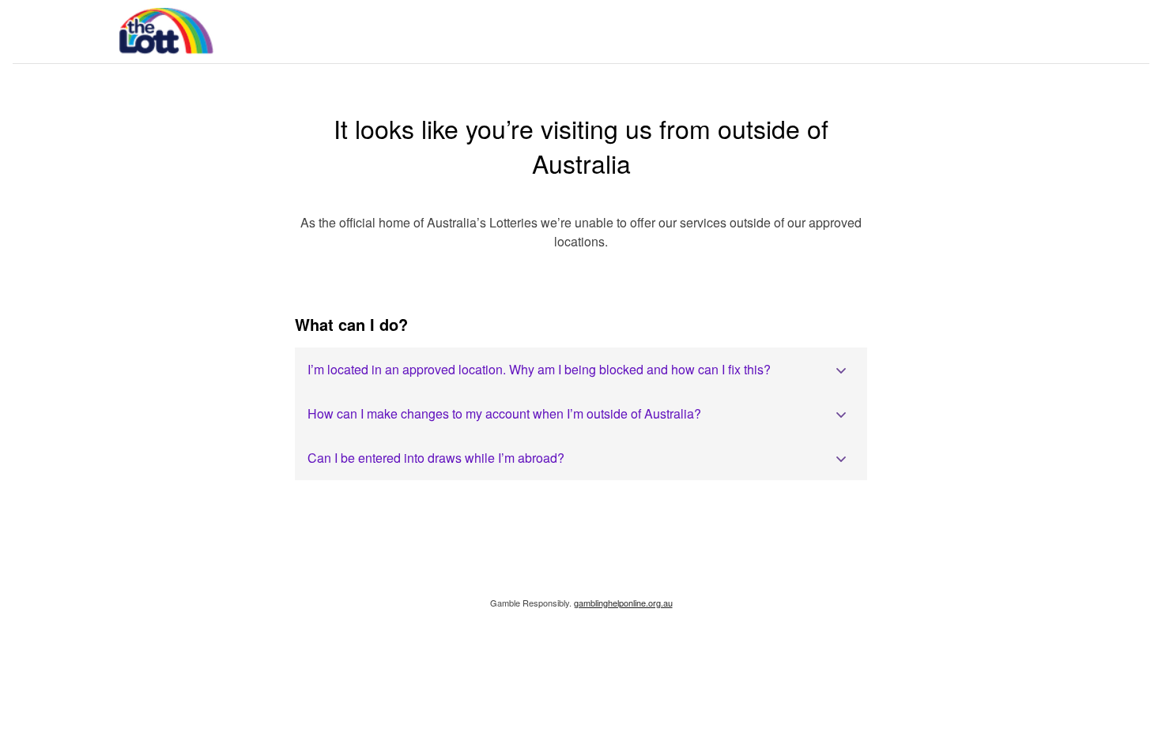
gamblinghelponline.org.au (623, 602)
